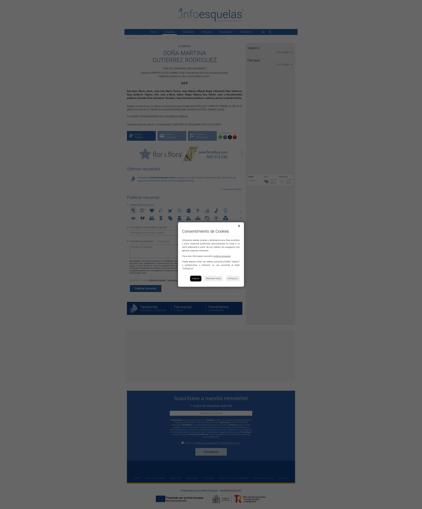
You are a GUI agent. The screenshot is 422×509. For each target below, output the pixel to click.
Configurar (233, 278)
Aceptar (195, 278)
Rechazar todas (213, 278)
